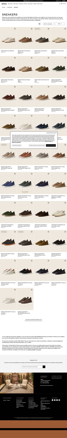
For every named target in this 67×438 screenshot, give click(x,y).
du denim (39, 349)
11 (5, 47)
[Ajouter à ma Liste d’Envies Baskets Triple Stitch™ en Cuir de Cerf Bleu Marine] (48, 260)
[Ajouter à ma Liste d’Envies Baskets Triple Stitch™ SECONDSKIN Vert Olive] (15, 116)
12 (9, 47)
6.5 (19, 46)
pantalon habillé (31, 349)
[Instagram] (55, 400)
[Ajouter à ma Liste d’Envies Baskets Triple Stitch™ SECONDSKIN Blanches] (31, 116)
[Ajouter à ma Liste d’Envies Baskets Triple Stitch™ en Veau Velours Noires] (15, 232)
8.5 (8, 46)
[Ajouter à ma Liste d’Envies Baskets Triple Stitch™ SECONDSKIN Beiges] (48, 87)
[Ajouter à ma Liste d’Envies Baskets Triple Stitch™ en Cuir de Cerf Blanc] (15, 289)
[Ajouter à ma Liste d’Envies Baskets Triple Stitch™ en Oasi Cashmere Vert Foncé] (31, 173)
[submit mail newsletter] (44, 366)
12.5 (11, 47)
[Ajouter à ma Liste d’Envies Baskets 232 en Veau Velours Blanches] (65, 29)
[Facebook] (57, 400)
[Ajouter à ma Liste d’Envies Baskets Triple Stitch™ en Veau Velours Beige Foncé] (65, 145)
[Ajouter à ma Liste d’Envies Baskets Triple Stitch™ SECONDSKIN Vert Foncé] (65, 116)
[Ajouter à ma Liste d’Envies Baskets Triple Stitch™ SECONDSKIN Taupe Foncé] (31, 87)
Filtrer (59, 23)
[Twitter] (52, 400)
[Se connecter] (63, 3)
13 (13, 47)
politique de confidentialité (16, 142)
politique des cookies (48, 141)
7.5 (4, 46)
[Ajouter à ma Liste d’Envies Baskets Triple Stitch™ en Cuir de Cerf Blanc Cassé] (15, 260)
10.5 (3, 47)
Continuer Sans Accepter (51, 132)
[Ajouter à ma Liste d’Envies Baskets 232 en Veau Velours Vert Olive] (48, 58)
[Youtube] (59, 400)
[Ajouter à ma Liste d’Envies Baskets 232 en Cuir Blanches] (15, 29)
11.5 (7, 47)
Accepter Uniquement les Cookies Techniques (37, 145)
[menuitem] (10, 3)
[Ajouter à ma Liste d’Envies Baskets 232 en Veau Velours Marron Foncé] (15, 58)
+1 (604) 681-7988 (45, 382)
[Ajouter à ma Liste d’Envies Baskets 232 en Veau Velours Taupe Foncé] (48, 29)
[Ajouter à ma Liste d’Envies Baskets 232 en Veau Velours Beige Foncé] (31, 29)
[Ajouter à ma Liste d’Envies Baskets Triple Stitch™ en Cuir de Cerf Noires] (31, 260)
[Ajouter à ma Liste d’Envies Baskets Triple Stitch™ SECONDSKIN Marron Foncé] (65, 87)
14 (59, 105)
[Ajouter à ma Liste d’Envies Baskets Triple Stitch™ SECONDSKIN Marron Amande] (15, 87)
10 (64, 46)
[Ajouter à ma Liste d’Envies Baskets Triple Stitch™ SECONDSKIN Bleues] (48, 116)
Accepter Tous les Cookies (51, 145)
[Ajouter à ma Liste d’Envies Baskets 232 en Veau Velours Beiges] (31, 58)
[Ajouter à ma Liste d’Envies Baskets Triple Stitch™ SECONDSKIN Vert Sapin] (65, 58)
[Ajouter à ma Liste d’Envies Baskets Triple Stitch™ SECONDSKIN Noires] (65, 232)
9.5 (11, 46)
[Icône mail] (61, 3)
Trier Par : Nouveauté (48, 23)
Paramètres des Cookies (17, 145)
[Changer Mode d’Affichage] (39, 24)
